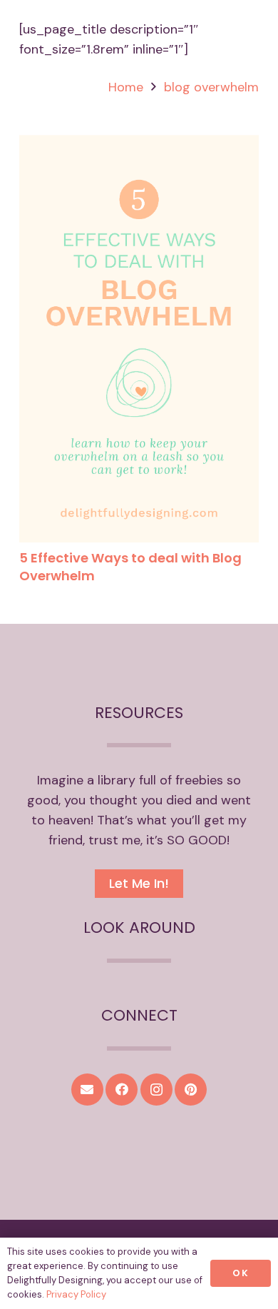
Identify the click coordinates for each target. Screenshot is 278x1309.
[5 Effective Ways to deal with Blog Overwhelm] (139, 144)
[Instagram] (156, 1089)
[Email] (87, 1089)
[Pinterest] (191, 1089)
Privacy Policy (76, 1294)
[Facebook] (121, 1089)
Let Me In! (139, 883)
